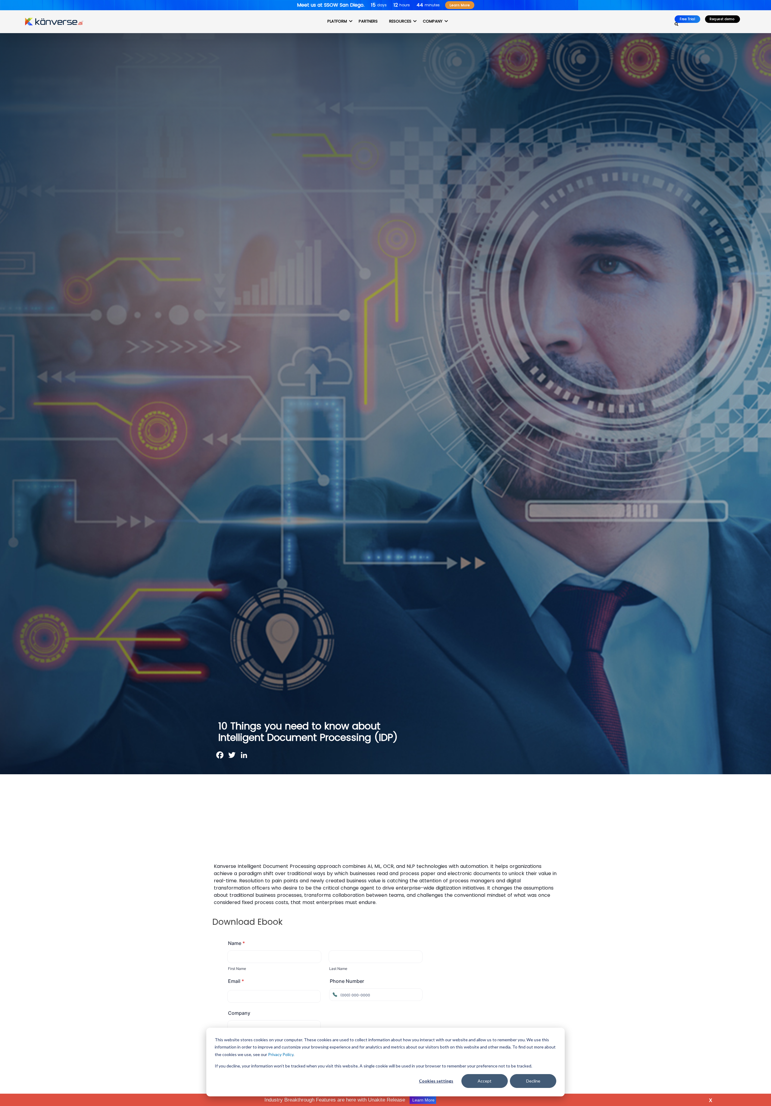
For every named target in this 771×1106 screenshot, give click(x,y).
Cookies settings (436, 1080)
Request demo (722, 19)
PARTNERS (368, 21)
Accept (485, 1080)
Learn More (460, 5)
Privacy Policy (280, 1054)
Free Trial (687, 19)
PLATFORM (337, 21)
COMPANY (432, 21)
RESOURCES (400, 21)
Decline (533, 1080)
